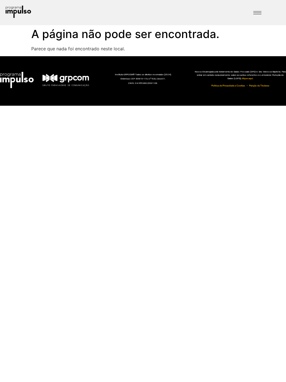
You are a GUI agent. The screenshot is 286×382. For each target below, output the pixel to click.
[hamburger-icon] (257, 12)
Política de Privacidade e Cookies (228, 85)
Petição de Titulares (259, 85)
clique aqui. (247, 78)
